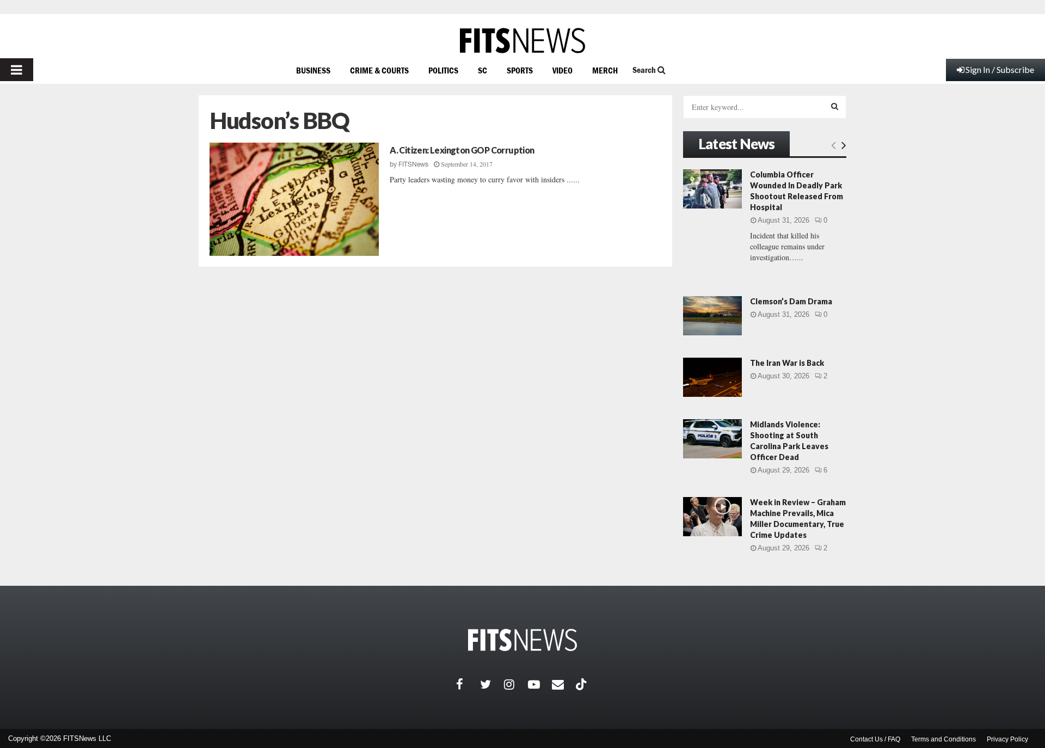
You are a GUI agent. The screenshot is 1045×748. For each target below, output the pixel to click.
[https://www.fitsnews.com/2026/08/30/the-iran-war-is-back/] (712, 377)
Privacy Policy (1007, 739)
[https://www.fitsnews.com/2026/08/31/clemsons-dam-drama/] (712, 315)
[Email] (564, 684)
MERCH (605, 70)
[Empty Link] (833, 145)
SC (482, 70)
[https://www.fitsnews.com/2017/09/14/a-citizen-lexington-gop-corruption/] (294, 199)
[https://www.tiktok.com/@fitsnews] (582, 684)
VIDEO (562, 70)
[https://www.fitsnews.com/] (522, 40)
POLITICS (443, 70)
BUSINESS (313, 70)
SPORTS (520, 70)
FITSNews (413, 164)
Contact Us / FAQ (875, 739)
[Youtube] (540, 684)
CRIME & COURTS (379, 70)
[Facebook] (468, 684)
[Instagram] (516, 684)
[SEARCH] (834, 106)
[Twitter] (492, 684)
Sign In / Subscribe (1000, 69)
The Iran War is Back (787, 362)
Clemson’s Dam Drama (791, 301)
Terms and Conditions (943, 739)
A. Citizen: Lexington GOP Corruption (462, 150)
